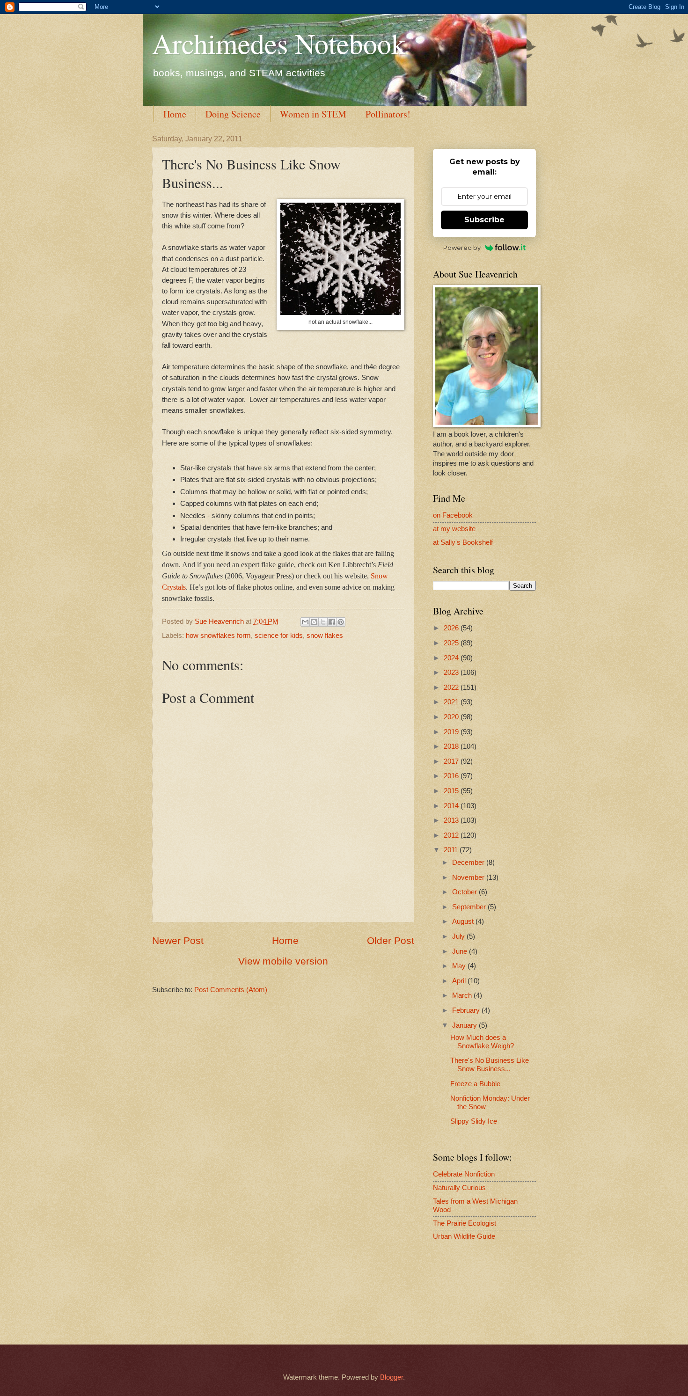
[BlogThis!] (314, 622)
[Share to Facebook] (332, 622)
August (464, 921)
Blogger (391, 1377)
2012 (452, 835)
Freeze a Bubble (475, 1084)
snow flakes (325, 635)
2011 (452, 850)
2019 (452, 732)
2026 (452, 628)
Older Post (390, 940)
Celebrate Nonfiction (464, 1174)
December (469, 862)
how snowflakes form (218, 635)
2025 (452, 643)
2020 (452, 717)
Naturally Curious (459, 1187)
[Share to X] (323, 622)
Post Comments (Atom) (230, 990)
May (460, 966)
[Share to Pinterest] (340, 622)
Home (174, 114)
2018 (452, 746)
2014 (452, 806)
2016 (452, 776)
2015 (452, 791)
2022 (452, 687)
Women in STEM (313, 114)
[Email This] (305, 622)
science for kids (279, 635)
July (459, 936)
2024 (452, 658)
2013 (452, 820)
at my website (454, 529)
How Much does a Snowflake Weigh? (482, 1042)
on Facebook (453, 515)
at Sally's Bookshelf (463, 542)
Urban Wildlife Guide (464, 1236)
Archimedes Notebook (278, 43)
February (467, 1010)
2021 (452, 702)
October (465, 892)
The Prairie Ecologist (464, 1223)
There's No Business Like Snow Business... (489, 1065)
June (460, 951)
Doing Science (233, 114)
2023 (452, 672)
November (469, 877)
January (465, 1025)
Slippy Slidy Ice (473, 1121)
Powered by (462, 247)
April (460, 981)
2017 (452, 761)
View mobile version (283, 961)
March (463, 995)
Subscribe (484, 219)
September (470, 907)
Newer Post (178, 940)
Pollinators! (388, 114)
